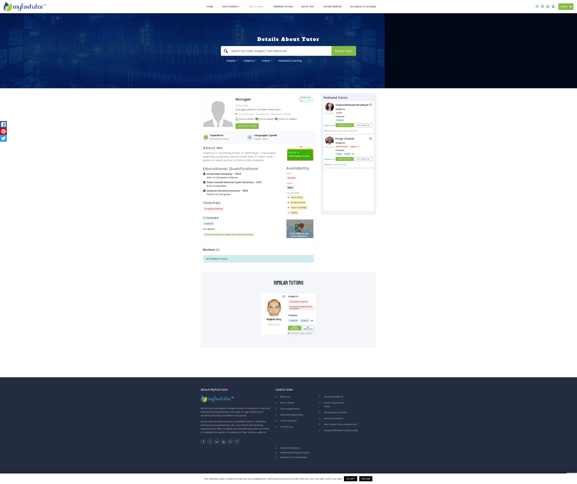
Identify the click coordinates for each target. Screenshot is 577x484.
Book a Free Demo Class (334, 404)
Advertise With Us (333, 396)
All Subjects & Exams (363, 6)
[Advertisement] (348, 190)
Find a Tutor (344, 51)
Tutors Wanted (332, 6)
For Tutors (256, 6)
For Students (230, 6)
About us (285, 396)
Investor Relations (290, 447)
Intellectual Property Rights (295, 452)
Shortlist (305, 97)
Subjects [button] (249, 60)
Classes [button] (231, 60)
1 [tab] (288, 337)
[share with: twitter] (3, 138)
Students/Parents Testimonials (341, 430)
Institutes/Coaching (290, 60)
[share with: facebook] (3, 124)
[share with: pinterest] (3, 131)
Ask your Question (334, 418)
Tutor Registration (290, 408)
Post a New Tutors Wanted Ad (340, 424)
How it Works (287, 402)
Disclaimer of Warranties (293, 457)
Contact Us (286, 426)
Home (210, 6)
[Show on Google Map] (299, 229)
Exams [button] (266, 60)
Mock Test (307, 6)
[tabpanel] (288, 314)
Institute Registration (291, 414)
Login (563, 6)
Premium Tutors (283, 6)
